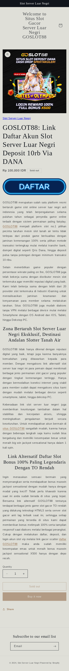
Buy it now (34, 596)
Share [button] (10, 609)
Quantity (7, 566)
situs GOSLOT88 (14, 428)
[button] (60, 25)
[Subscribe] (55, 646)
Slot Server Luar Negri (17, 118)
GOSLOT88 (10, 226)
